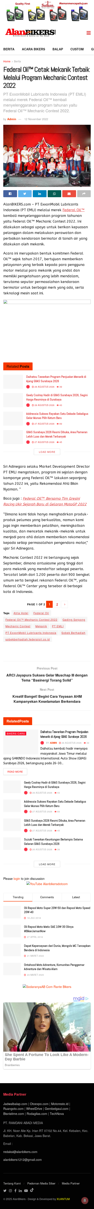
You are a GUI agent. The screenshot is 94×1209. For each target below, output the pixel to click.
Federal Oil (41, 613)
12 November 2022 (36, 119)
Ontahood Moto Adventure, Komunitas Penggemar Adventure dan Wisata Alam (54, 967)
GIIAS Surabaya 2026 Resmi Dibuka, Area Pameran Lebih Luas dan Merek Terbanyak (56, 434)
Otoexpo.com (39, 1104)
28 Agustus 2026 (44, 386)
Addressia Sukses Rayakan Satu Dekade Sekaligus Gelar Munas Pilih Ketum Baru (57, 416)
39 (60, 386)
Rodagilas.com (37, 1113)
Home (6, 61)
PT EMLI (58, 626)
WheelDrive (34, 1108)
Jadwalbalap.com (15, 1104)
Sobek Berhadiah (73, 632)
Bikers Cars (16, 733)
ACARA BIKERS (33, 49)
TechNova (57, 1113)
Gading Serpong (74, 619)
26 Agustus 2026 (42, 849)
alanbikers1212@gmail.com (22, 1159)
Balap (57, 49)
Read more (15, 771)
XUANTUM (63, 1199)
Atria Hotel (21, 613)
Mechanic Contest (17, 626)
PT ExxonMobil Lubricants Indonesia (30, 632)
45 (60, 442)
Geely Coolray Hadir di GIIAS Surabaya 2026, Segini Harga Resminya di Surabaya (57, 397)
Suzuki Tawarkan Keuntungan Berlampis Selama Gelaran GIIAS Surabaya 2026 (53, 841)
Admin (11, 119)
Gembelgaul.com (57, 1108)
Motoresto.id (59, 1104)
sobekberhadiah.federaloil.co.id (27, 639)
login (17, 878)
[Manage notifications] (84, 1200)
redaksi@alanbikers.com (20, 1151)
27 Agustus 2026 (44, 423)
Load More (47, 451)
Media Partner (71, 1183)
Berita (8, 49)
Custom (77, 49)
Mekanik (41, 626)
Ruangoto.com (13, 1108)
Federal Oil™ (74, 210)
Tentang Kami (12, 1183)
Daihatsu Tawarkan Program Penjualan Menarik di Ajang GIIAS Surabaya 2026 (56, 379)
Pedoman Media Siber (41, 1183)
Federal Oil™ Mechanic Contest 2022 (31, 619)
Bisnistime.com (13, 1113)
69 (60, 423)
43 (60, 405)
